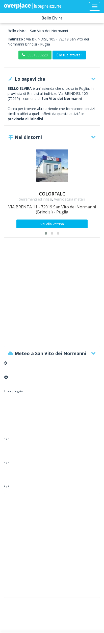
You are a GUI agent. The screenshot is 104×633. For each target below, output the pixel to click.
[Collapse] (94, 6)
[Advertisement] (52, 294)
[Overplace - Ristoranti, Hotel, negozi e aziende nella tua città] (32, 6)
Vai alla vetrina (52, 224)
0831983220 (38, 55)
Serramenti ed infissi (35, 199)
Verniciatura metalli (69, 199)
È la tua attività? (69, 55)
